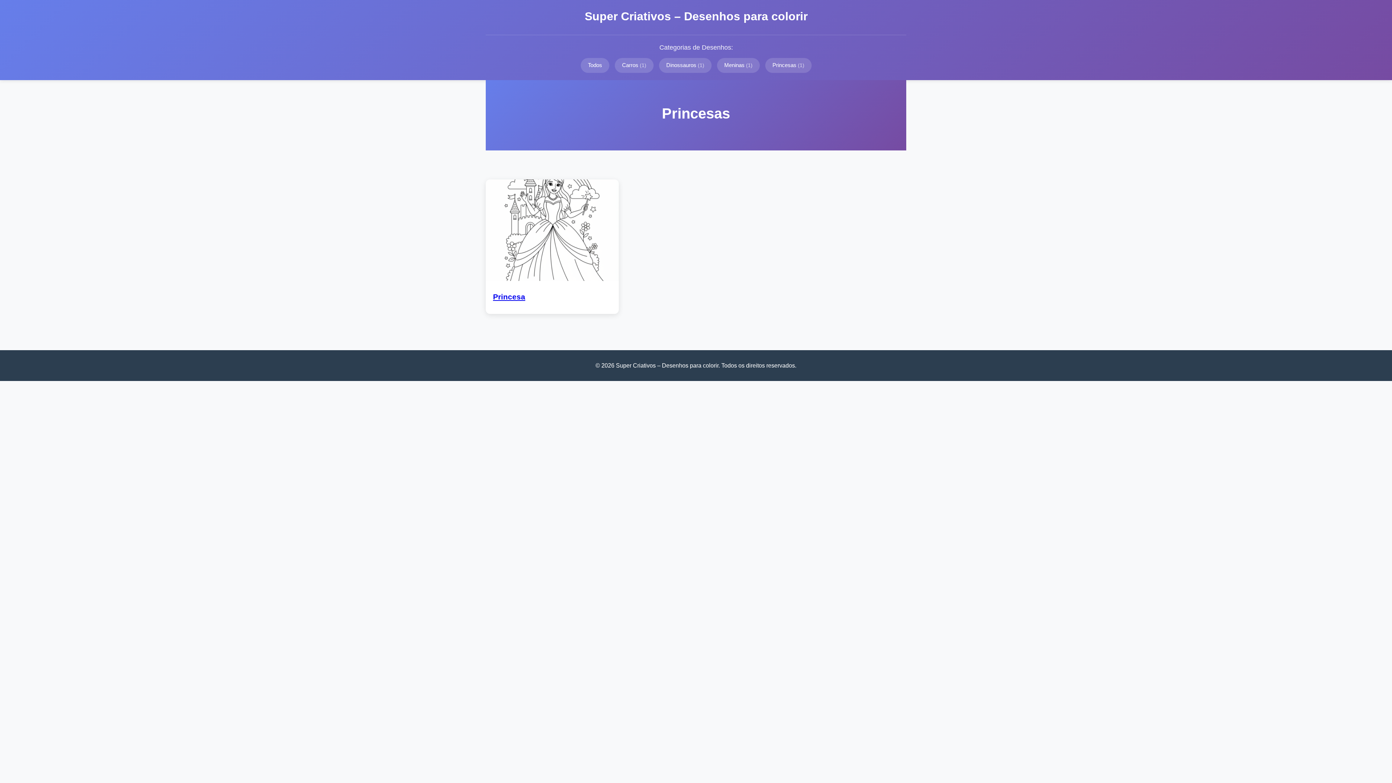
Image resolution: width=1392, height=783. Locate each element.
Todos (595, 65)
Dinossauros (685, 65)
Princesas (788, 65)
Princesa (509, 297)
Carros (634, 65)
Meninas (738, 65)
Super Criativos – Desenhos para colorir (696, 16)
